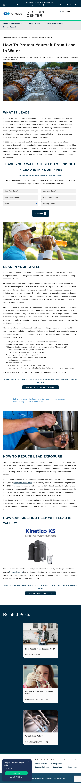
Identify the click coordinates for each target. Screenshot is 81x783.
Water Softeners (41, 764)
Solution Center (34, 23)
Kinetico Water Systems (39, 2)
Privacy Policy (71, 767)
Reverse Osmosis (16, 572)
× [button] (28, 761)
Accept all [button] (16, 773)
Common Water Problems (12, 23)
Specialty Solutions (42, 767)
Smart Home (58, 767)
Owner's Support (9, 27)
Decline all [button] (16, 776)
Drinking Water (56, 764)
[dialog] (17, 770)
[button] (17, 778)
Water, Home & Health (55, 23)
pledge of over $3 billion (22, 483)
